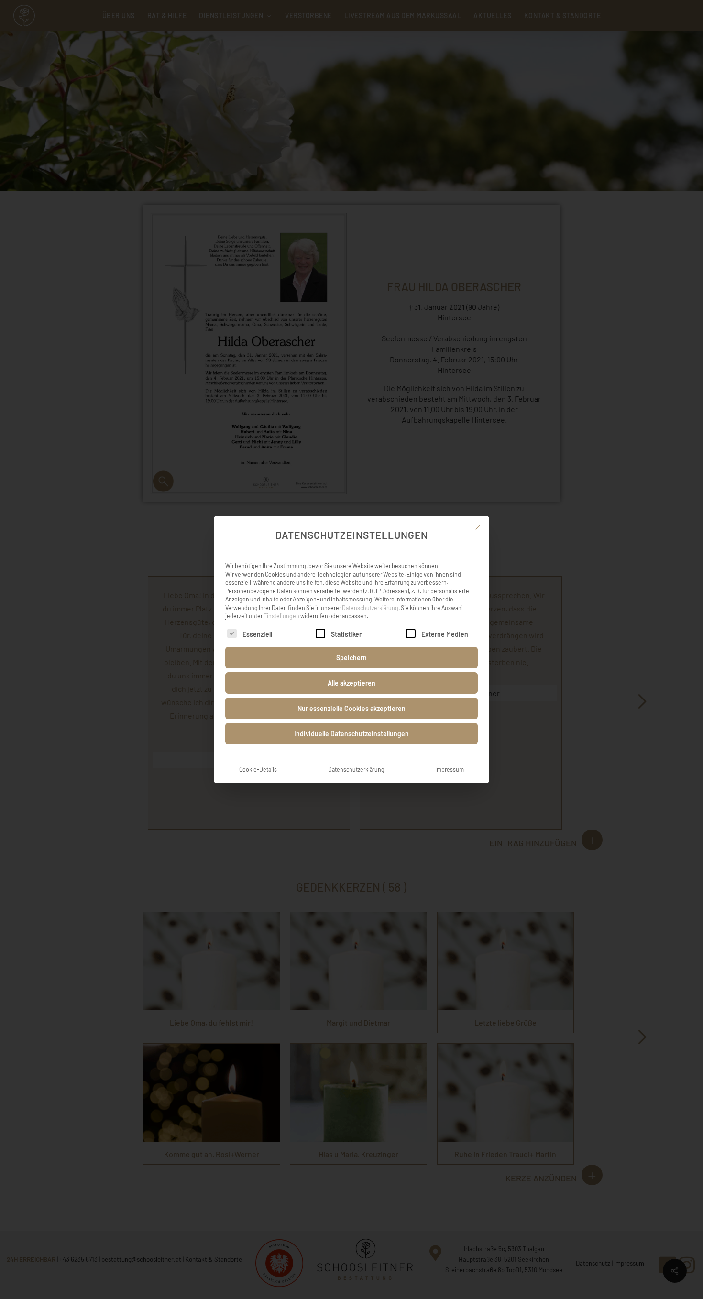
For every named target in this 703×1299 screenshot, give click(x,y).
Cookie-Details (258, 769)
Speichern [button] (351, 658)
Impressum (449, 769)
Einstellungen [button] (281, 615)
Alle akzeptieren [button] (351, 683)
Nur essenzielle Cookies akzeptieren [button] (351, 708)
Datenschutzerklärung (370, 607)
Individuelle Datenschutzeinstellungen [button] (351, 734)
